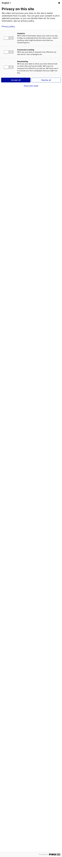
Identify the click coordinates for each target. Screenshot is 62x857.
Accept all (15, 80)
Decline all (46, 80)
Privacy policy (8, 26)
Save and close (31, 86)
